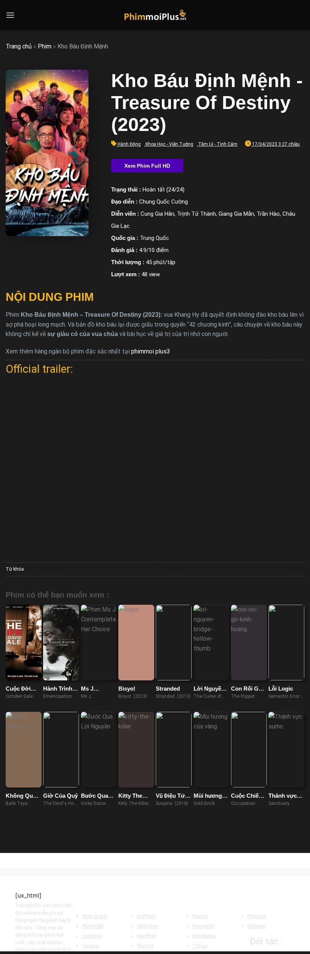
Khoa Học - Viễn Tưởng (169, 144)
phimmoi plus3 (150, 351)
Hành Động (129, 144)
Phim (44, 46)
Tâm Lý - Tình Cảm (217, 144)
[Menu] (10, 15)
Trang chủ (19, 46)
